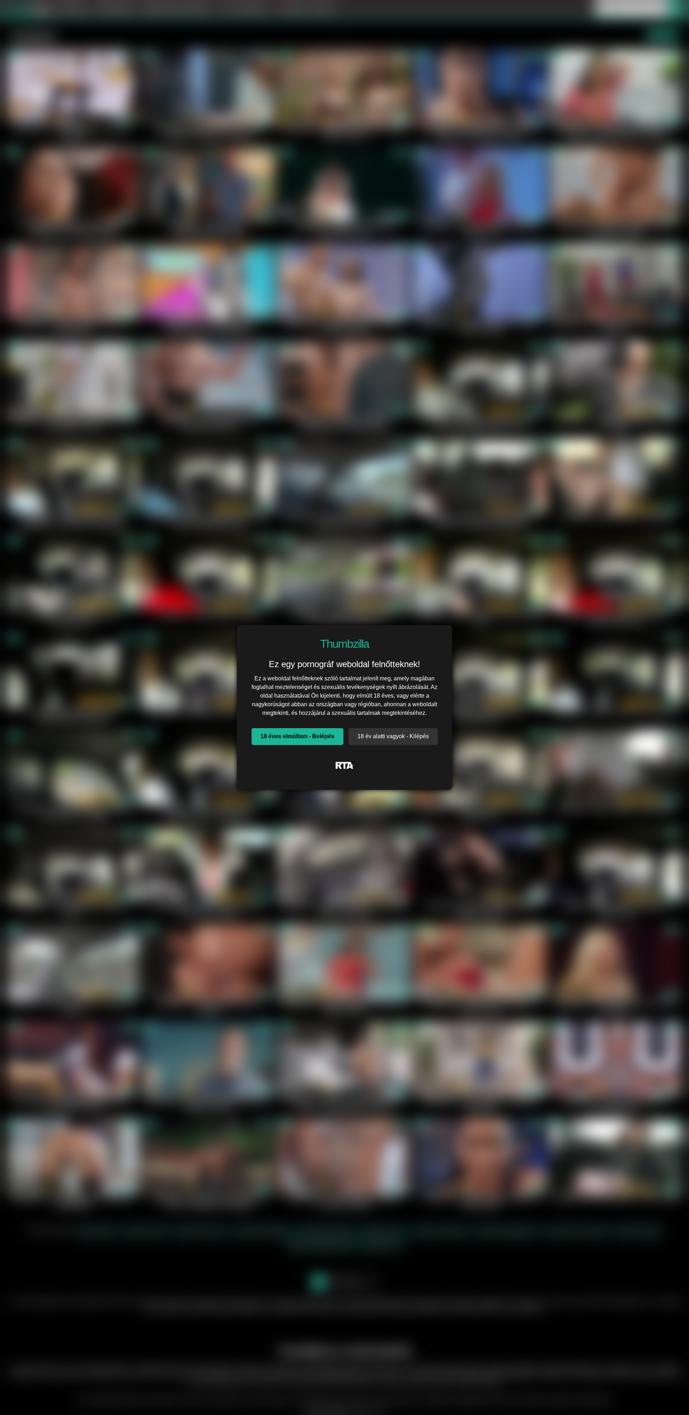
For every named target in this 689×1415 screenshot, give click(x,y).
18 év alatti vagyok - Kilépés (393, 736)
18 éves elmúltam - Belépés (297, 736)
